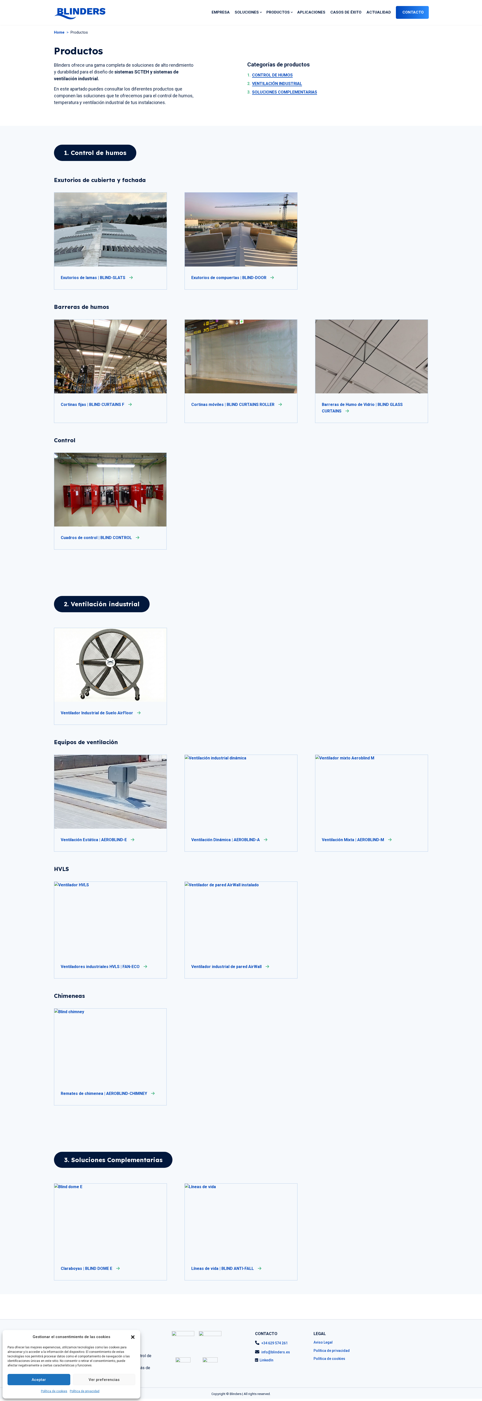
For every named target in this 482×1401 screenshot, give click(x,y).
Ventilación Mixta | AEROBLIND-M (353, 839)
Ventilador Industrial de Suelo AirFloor (97, 713)
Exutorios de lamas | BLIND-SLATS (93, 277)
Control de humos (270, 75)
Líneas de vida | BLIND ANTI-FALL (223, 1268)
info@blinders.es (275, 1352)
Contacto (413, 12)
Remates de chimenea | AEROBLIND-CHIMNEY (104, 1093)
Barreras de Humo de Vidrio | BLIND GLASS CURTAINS (362, 407)
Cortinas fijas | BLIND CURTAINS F (93, 404)
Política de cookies (54, 1391)
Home (59, 32)
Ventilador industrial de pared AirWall (227, 966)
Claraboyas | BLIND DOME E (87, 1268)
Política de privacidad (84, 1391)
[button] (132, 1337)
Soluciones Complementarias (282, 92)
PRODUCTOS (278, 12)
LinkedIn (266, 1360)
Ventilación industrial (274, 83)
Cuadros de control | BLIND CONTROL (97, 537)
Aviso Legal (323, 1342)
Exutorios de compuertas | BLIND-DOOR (229, 277)
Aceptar (39, 1379)
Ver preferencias (104, 1379)
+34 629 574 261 (274, 1343)
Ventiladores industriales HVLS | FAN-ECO (101, 966)
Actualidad (379, 12)
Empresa (221, 12)
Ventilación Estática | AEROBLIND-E (94, 839)
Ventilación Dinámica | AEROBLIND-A (226, 839)
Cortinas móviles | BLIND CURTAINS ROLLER (233, 404)
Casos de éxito (346, 12)
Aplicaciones (311, 12)
